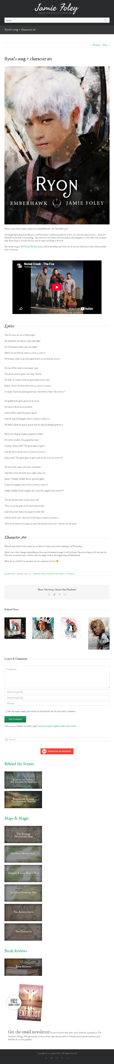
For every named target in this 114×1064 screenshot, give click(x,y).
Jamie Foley (11, 574)
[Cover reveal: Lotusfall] (71, 618)
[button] (6, 633)
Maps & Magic (16, 818)
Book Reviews (15, 951)
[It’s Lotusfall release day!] (15, 618)
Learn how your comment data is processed (56, 726)
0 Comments (70, 574)
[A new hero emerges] (99, 618)
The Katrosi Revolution (55, 574)
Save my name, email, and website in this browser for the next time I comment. (41, 711)
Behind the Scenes (39, 574)
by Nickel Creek (31, 246)
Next (105, 45)
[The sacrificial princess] (43, 618)
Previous (96, 45)
